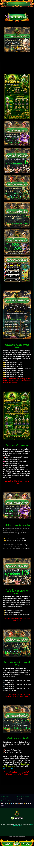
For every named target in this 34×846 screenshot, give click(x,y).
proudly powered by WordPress (19, 836)
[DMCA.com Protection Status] (17, 818)
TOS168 (10, 836)
